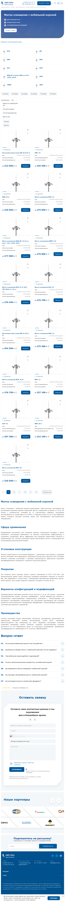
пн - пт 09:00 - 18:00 (40, 862)
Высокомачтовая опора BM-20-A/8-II (16, 153)
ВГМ (8, 51)
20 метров (15, 93)
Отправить (17, 769)
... (19, 492)
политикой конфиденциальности (18, 778)
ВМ (40, 51)
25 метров (24, 93)
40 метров (53, 93)
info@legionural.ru (29, 4)
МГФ (41, 68)
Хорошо (53, 898)
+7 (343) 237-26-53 (8, 864)
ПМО (41, 85)
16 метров (5, 93)
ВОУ (8, 68)
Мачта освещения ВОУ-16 (44, 287)
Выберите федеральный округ (20, 741)
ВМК (8, 59)
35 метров (43, 93)
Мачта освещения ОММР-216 (45, 241)
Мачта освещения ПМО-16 (44, 333)
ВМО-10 (37, 153)
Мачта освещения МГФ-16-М (12, 379)
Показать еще (47, 492)
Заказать (26, 166)
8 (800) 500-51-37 (29, 2)
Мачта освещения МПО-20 (12, 468)
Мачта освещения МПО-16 (44, 197)
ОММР (9, 85)
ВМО (41, 59)
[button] (52, 800)
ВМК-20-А (5, 197)
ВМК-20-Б (38, 423)
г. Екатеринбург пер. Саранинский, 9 (24, 863)
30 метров (34, 93)
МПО (41, 76)
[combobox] (11, 736)
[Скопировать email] (23, 4)
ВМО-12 (37, 379)
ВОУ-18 (5, 423)
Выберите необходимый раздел (11, 42)
